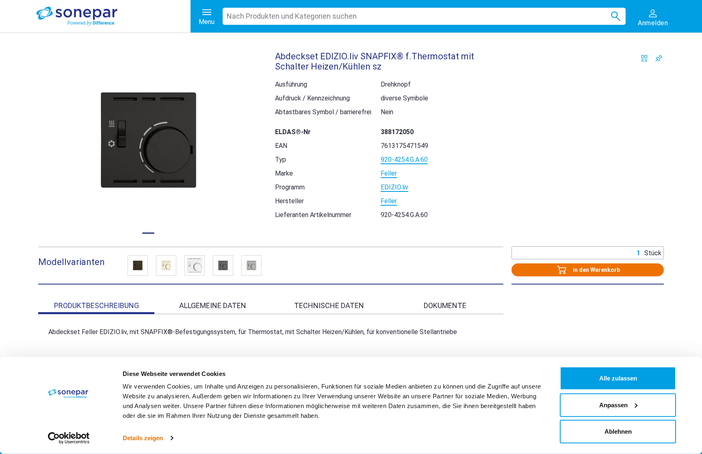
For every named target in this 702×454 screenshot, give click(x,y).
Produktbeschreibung (96, 305)
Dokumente (445, 305)
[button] (148, 140)
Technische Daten (329, 305)
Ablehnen (618, 431)
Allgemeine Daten (212, 305)
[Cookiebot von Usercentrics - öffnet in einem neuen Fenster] (68, 438)
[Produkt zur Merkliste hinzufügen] (659, 58)
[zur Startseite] (113, 16)
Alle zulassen (618, 378)
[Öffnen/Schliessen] (138, 265)
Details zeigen (143, 437)
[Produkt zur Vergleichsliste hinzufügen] (644, 58)
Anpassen (613, 404)
